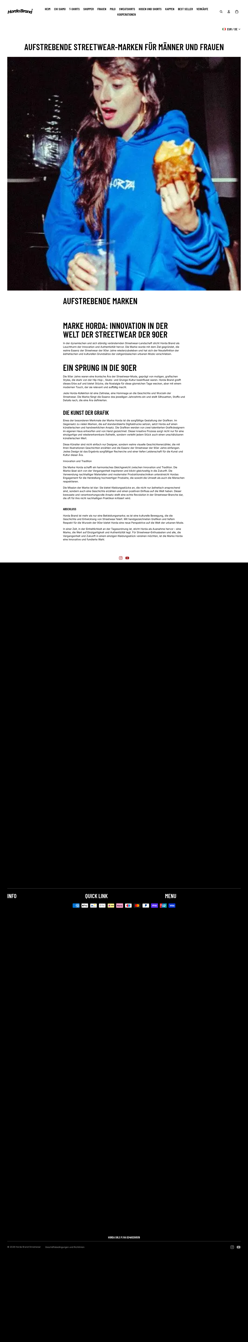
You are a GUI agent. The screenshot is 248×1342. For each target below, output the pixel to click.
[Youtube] (127, 558)
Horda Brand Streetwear (28, 1247)
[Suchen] (221, 12)
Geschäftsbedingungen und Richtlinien (64, 1247)
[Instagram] (121, 558)
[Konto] (229, 12)
